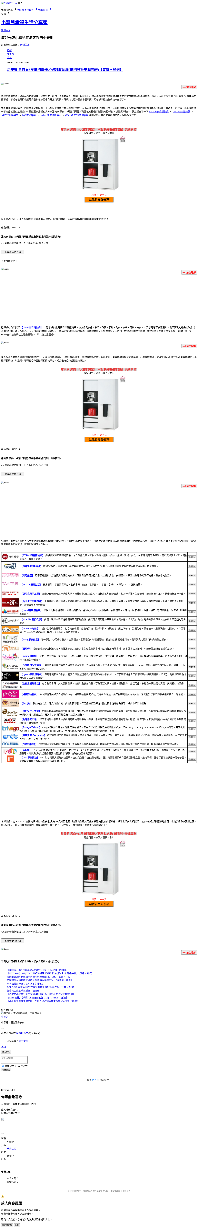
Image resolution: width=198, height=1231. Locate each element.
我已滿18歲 (7, 1225)
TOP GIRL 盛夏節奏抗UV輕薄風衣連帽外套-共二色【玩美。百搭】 (41, 987)
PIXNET (77, 1191)
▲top (3, 1046)
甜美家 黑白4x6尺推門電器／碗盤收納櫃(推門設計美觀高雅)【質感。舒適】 (65, 70)
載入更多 (6, 1052)
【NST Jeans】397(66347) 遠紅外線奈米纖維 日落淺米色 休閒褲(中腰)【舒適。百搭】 (50, 973)
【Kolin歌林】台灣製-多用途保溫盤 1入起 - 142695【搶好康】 (38, 997)
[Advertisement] (99, 299)
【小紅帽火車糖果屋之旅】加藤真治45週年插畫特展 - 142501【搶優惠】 (44, 1001)
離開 (17, 1225)
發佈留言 (6, 1070)
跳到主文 (5, 30)
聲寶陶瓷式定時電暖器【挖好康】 (24, 990)
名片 (9, 57)
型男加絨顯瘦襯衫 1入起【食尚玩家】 (26, 984)
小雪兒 (4, 1017)
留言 (26, 1033)
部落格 (10, 54)
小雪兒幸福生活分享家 (24, 22)
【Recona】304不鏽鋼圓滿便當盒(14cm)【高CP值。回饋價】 (38, 970)
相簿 (9, 50)
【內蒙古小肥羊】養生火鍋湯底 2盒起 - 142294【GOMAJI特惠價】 (41, 994)
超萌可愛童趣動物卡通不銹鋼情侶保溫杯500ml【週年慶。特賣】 (40, 980)
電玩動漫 (23, 1041)
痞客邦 (19, 1033)
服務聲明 (126, 1191)
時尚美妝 (25, 45)
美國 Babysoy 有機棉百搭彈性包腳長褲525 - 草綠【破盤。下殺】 (40, 977)
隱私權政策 (115, 1191)
